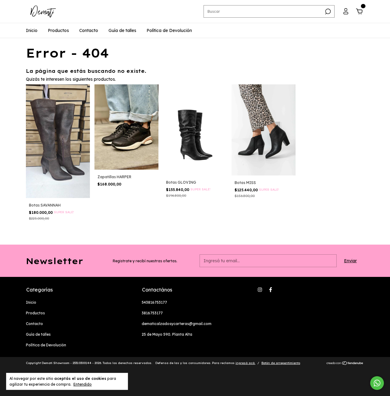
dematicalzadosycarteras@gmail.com (176, 323)
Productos (58, 30)
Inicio (31, 30)
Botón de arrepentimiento (280, 363)
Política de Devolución (169, 30)
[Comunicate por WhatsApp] (377, 383)
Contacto (88, 30)
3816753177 (152, 313)
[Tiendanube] (345, 363)
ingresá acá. (245, 363)
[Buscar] (327, 11)
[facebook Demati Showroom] (270, 289)
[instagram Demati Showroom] (259, 289)
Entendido (82, 384)
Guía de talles (122, 30)
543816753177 (154, 302)
